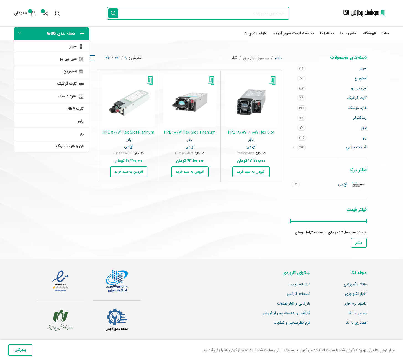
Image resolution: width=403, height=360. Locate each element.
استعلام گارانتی (298, 294)
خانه (278, 58)
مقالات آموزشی (355, 284)
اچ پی (251, 146)
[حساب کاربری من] (57, 13)
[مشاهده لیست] (92, 58)
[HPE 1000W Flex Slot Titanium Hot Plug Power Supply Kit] (189, 101)
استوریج (360, 78)
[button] (251, 171)
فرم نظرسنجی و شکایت (292, 323)
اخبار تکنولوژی (356, 294)
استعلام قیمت (299, 284)
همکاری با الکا (356, 323)
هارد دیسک (357, 108)
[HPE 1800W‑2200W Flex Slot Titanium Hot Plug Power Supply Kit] (251, 101)
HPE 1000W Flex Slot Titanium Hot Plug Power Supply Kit (189, 135)
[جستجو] (113, 13)
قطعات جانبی (356, 147)
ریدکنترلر (360, 117)
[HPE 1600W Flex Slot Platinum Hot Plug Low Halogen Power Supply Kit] (128, 101)
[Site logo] (362, 13)
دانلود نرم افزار (356, 304)
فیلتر (358, 243)
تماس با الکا (358, 313)
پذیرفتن (20, 350)
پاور (364, 127)
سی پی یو (359, 88)
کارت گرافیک (357, 98)
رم (365, 137)
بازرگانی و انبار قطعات (293, 304)
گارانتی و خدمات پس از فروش (286, 313)
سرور (363, 68)
